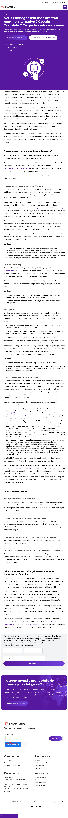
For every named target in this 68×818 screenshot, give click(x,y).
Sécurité (7, 791)
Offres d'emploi (41, 763)
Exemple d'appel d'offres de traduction (14, 781)
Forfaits (7, 763)
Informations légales (51, 802)
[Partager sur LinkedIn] (14, 50)
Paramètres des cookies (9, 816)
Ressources (39, 780)
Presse (37, 769)
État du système (41, 783)
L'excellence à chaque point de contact (15, 785)
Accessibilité (8, 777)
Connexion (46, 2)
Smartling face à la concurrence (16, 789)
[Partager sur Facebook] (11, 50)
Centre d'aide (40, 785)
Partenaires (39, 766)
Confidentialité (39, 802)
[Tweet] (8, 50)
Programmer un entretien (16, 38)
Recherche (55, 2)
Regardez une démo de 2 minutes (43, 38)
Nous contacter (41, 777)
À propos (38, 760)
